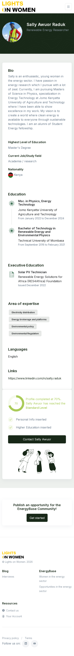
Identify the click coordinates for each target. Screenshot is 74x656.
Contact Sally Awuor (37, 439)
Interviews (8, 576)
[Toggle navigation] (68, 6)
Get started (37, 518)
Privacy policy (10, 638)
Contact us (12, 610)
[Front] (18, 6)
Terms (28, 638)
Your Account (13, 616)
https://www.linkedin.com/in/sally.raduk (34, 378)
